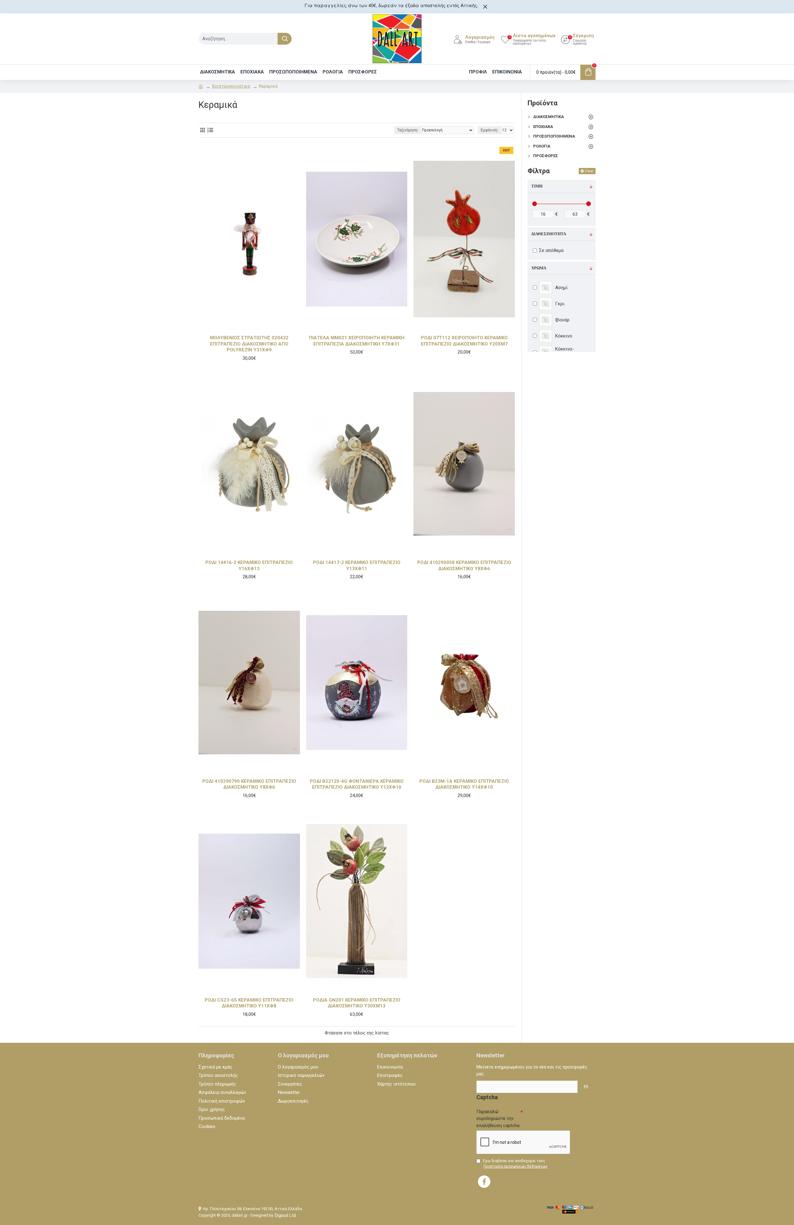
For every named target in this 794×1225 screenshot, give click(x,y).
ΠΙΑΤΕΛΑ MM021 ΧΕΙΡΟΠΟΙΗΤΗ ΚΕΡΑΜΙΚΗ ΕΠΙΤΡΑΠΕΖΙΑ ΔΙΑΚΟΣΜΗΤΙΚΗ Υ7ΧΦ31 (356, 341)
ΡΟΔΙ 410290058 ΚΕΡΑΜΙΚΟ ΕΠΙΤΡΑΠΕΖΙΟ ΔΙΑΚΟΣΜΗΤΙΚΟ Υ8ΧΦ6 (464, 565)
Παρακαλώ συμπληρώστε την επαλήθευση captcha (498, 1118)
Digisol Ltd (285, 1215)
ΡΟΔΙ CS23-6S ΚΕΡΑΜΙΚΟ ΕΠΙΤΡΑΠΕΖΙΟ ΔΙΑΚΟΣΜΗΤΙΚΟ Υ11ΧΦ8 (249, 1003)
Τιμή (536, 186)
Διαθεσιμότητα (548, 234)
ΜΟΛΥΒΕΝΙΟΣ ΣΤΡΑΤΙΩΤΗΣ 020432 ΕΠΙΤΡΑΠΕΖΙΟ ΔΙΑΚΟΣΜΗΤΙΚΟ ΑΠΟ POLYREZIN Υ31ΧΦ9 (249, 344)
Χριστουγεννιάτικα (231, 86)
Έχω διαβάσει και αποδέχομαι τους (515, 1164)
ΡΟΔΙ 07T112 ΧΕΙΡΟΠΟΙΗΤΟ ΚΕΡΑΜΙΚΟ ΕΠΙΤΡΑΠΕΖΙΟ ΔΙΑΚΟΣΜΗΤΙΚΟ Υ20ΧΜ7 (464, 341)
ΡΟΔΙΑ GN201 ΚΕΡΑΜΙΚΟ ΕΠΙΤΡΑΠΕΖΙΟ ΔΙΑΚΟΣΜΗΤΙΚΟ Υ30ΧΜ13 (356, 1003)
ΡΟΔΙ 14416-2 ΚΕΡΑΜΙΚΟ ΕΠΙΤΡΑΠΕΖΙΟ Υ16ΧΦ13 (249, 565)
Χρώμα (538, 268)
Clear (589, 171)
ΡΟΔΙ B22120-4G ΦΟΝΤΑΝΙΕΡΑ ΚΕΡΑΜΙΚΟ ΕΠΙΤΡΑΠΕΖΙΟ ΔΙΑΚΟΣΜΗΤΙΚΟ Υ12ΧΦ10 (357, 784)
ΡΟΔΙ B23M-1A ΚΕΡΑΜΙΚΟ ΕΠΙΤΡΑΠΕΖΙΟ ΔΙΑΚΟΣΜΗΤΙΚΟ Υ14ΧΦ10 (464, 784)
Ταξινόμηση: (407, 130)
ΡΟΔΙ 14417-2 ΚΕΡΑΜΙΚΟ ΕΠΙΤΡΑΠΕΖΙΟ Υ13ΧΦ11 (356, 565)
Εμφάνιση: (489, 130)
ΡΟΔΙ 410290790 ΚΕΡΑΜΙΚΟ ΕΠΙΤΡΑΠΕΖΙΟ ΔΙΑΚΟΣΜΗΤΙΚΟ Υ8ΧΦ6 (249, 784)
